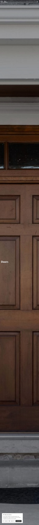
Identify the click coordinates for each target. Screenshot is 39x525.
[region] (12, 518)
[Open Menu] (37, 1)
